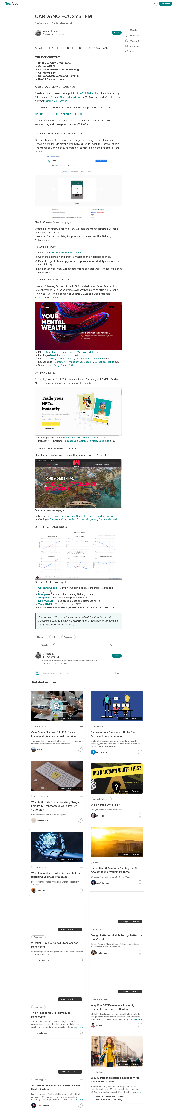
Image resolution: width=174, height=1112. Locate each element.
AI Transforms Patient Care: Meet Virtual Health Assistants (55, 1087)
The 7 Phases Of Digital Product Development (50, 1014)
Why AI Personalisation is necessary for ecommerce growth (115, 1079)
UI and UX (97, 929)
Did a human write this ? (105, 804)
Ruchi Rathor (102, 816)
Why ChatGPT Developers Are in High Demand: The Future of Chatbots (113, 1007)
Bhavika (39, 750)
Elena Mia (40, 891)
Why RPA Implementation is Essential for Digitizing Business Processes (55, 875)
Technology (68, 637)
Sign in (152, 4)
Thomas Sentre (43, 960)
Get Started (165, 4)
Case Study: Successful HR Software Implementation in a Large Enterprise (53, 734)
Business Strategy (41, 796)
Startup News (42, 821)
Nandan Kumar (102, 953)
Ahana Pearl (101, 752)
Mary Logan (41, 1033)
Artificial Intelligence (101, 799)
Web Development (100, 999)
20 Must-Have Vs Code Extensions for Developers (54, 945)
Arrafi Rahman (102, 883)
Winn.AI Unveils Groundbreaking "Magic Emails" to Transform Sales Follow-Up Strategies (55, 806)
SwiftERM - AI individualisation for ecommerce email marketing (111, 1098)
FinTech (55, 637)
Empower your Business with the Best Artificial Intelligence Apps (113, 734)
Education (97, 862)
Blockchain (41, 637)
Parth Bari (100, 1025)
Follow (116, 33)
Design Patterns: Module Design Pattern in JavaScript (116, 937)
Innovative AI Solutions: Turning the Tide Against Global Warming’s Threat (115, 870)
